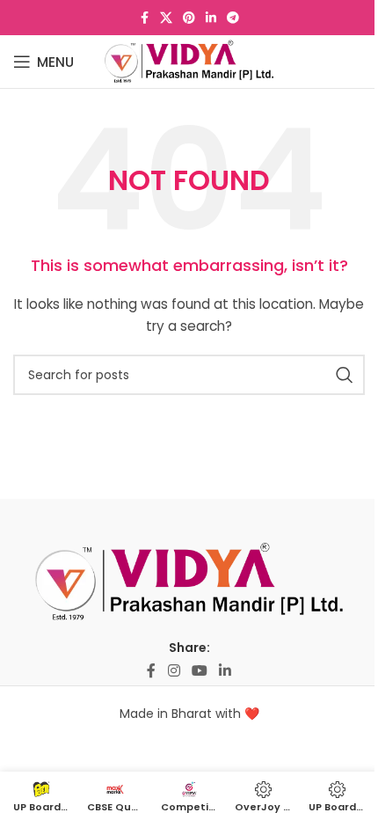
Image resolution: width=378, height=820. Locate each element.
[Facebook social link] (144, 18)
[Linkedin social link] (211, 18)
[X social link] (166, 18)
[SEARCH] (344, 375)
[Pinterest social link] (189, 18)
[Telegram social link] (233, 18)
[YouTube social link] (199, 671)
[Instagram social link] (173, 671)
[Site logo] (189, 61)
